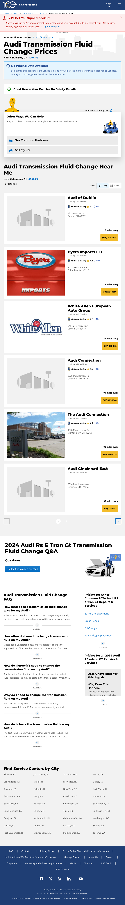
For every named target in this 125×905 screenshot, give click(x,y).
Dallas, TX (98, 781)
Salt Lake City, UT (101, 810)
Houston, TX (99, 796)
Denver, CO (9, 825)
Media (73, 863)
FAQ (11, 851)
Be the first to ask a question (23, 569)
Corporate (12, 863)
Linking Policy (86, 898)
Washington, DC (101, 818)
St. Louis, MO (70, 774)
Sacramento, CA (12, 796)
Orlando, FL (39, 789)
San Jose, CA (10, 818)
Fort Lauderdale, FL (13, 832)
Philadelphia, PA (71, 832)
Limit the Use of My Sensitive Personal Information (30, 857)
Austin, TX (98, 774)
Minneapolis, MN (42, 832)
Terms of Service (70, 898)
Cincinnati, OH (70, 803)
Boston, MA (69, 825)
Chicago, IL (39, 810)
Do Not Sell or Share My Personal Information (85, 851)
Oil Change (91, 628)
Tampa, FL (39, 796)
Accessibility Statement (105, 898)
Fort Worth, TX (100, 789)
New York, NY (70, 789)
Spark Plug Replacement (98, 635)
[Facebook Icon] (43, 879)
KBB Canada (62, 869)
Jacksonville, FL (41, 774)
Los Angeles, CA (12, 781)
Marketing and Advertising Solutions (43, 863)
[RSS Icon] (59, 879)
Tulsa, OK (68, 810)
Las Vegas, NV (70, 781)
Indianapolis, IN (42, 818)
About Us (93, 857)
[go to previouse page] (118, 521)
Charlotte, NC (70, 796)
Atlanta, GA (39, 803)
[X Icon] (50, 879)
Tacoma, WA (99, 832)
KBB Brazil (106, 863)
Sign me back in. (51, 26)
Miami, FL (38, 781)
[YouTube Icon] (79, 879)
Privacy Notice (47, 851)
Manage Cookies (72, 857)
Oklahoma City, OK (72, 818)
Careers (110, 857)
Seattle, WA (98, 825)
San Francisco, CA (13, 810)
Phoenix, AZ (10, 774)
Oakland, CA (10, 789)
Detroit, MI (39, 825)
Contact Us (26, 851)
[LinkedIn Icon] (68, 879)
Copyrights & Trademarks (21, 898)
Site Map (88, 863)
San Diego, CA (11, 803)
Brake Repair (92, 621)
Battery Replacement (97, 613)
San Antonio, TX (101, 803)
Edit (35, 37)
